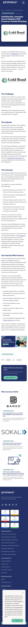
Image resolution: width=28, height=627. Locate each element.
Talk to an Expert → (10, 377)
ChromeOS (4, 572)
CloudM (5, 320)
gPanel (3, 579)
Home (2, 10)
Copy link (19, 359)
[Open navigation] (23, 2)
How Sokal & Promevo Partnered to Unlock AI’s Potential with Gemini (12, 443)
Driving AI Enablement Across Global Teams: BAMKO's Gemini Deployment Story (13, 414)
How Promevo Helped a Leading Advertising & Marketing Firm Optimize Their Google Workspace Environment (13, 473)
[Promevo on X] (16, 504)
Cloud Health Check (6, 582)
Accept (17, 620)
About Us (3, 589)
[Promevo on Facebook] (9, 504)
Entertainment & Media (7, 354)
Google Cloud (4, 564)
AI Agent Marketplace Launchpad (9, 540)
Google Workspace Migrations (8, 554)
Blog (2, 597)
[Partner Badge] (5, 512)
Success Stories (8, 10)
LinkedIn (8, 359)
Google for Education (6, 569)
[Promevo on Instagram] (13, 504)
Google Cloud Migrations (7, 548)
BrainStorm (11, 320)
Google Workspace (6, 561)
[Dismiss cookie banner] (22, 593)
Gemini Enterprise (5, 567)
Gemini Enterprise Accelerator (8, 537)
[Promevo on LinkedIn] (2, 504)
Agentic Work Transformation (8, 534)
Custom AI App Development (8, 542)
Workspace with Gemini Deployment (10, 545)
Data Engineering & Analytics (8, 551)
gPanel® (11, 300)
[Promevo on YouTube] (6, 504)
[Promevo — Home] (10, 2)
